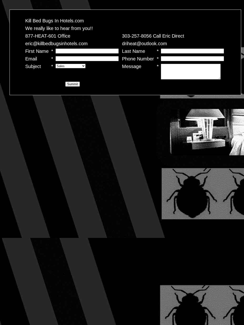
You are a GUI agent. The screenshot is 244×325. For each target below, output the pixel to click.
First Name (37, 51)
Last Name (133, 51)
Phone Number (138, 58)
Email (31, 58)
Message (131, 66)
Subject (33, 66)
